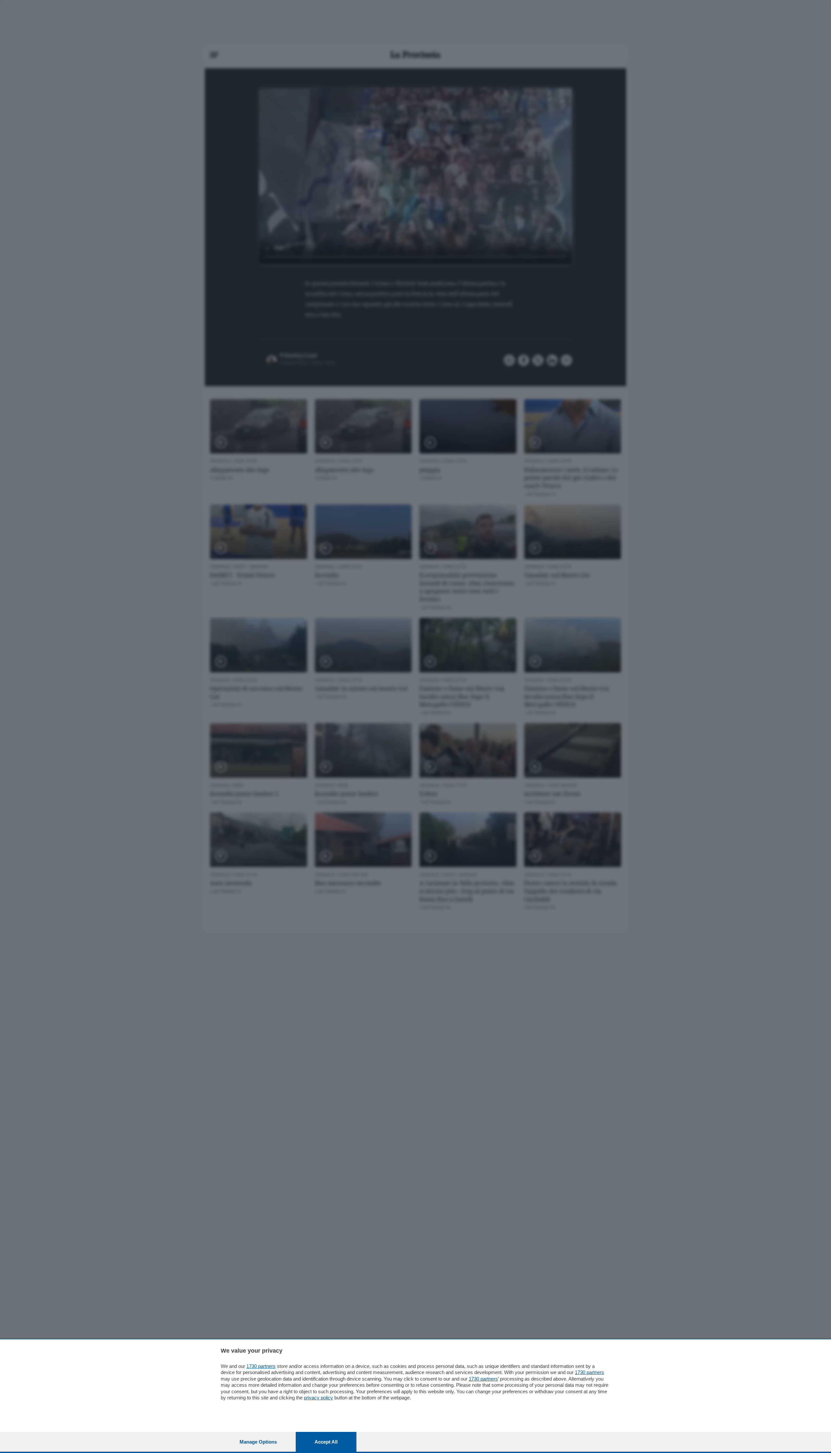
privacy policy (318, 1397)
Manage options (258, 1442)
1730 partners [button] (261, 1366)
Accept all (326, 1442)
